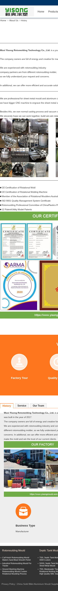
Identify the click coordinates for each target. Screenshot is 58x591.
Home (41, 11)
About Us (13, 20)
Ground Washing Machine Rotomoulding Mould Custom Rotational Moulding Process (14, 571)
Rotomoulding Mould (13, 550)
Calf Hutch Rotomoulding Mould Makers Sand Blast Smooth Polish (16, 559)
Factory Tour (19, 378)
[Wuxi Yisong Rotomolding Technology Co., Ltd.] (18, 11)
